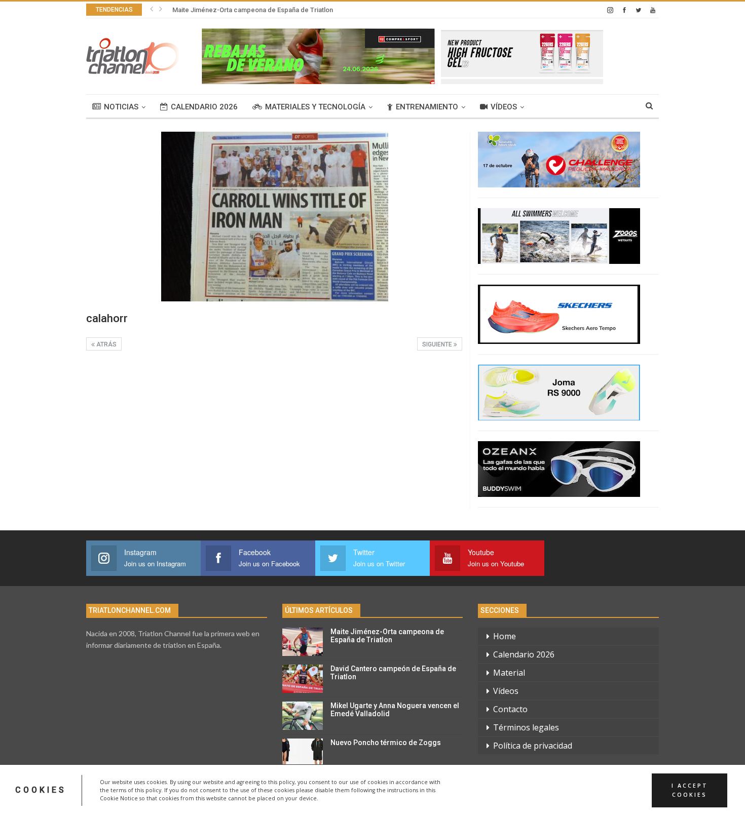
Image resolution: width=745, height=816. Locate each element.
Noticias (121, 106)
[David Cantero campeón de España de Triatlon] (302, 679)
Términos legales (526, 727)
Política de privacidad (532, 745)
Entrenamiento (427, 106)
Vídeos (504, 106)
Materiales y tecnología (315, 106)
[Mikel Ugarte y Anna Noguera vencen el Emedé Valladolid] (302, 716)
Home (504, 636)
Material (509, 672)
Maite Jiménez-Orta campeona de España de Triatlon (252, 10)
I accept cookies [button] (690, 790)
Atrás (106, 344)
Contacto (510, 709)
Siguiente (438, 344)
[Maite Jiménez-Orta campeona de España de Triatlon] (302, 642)
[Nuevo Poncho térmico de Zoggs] (302, 753)
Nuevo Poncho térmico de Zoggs (385, 743)
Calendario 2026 (204, 106)
